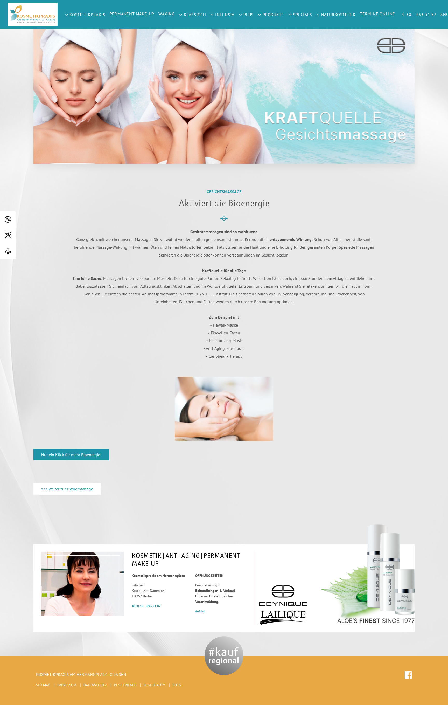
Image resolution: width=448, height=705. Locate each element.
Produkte (272, 14)
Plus (248, 14)
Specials (302, 14)
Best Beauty (154, 685)
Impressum (66, 685)
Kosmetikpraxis (87, 14)
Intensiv (224, 14)
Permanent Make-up (132, 13)
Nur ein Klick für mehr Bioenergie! (71, 454)
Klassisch (194, 14)
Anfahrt (200, 611)
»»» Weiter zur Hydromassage (67, 489)
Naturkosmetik (338, 14)
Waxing (166, 13)
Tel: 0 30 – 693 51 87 (146, 606)
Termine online (377, 13)
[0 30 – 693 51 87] (8, 219)
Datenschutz (95, 685)
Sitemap (43, 685)
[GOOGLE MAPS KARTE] (8, 235)
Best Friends (125, 685)
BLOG (176, 685)
